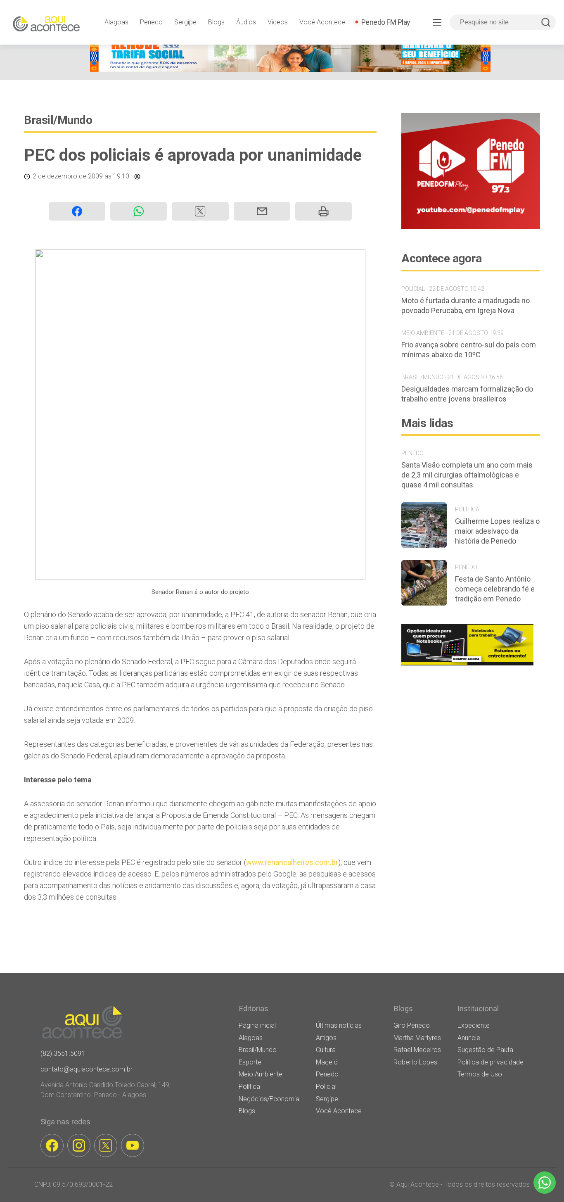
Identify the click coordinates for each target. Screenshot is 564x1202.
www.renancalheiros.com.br (292, 862)
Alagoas (116, 22)
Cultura (326, 1050)
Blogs (216, 22)
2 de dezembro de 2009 (68, 176)
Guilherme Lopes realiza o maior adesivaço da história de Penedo (497, 531)
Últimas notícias (339, 1025)
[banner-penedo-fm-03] (470, 226)
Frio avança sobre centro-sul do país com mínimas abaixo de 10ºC (468, 349)
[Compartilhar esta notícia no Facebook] (77, 211)
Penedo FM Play (385, 22)
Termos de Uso (479, 1074)
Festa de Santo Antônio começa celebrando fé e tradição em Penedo (495, 589)
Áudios (246, 22)
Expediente (473, 1025)
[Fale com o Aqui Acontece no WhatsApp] (544, 1182)
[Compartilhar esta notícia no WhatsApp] (138, 211)
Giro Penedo (411, 1025)
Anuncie (468, 1038)
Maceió (327, 1062)
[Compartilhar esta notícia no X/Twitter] (200, 211)
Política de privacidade (490, 1062)
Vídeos (278, 22)
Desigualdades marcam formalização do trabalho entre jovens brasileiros (467, 394)
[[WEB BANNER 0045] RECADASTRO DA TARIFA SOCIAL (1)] (290, 70)
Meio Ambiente (260, 1074)
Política (249, 1086)
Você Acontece (322, 22)
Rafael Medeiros (417, 1050)
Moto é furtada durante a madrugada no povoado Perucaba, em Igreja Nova (465, 305)
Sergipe (185, 22)
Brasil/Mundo (58, 120)
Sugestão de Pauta (485, 1050)
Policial (326, 1086)
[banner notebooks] (467, 665)
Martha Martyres (417, 1038)
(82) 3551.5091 (62, 1053)
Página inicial (257, 1025)
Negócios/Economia (269, 1099)
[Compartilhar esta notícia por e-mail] (262, 211)
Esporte (250, 1062)
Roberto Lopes (415, 1062)
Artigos (326, 1038)
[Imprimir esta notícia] (323, 211)
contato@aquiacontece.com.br (86, 1069)
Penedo (151, 22)
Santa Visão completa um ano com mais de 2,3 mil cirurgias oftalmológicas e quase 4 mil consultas (467, 475)
